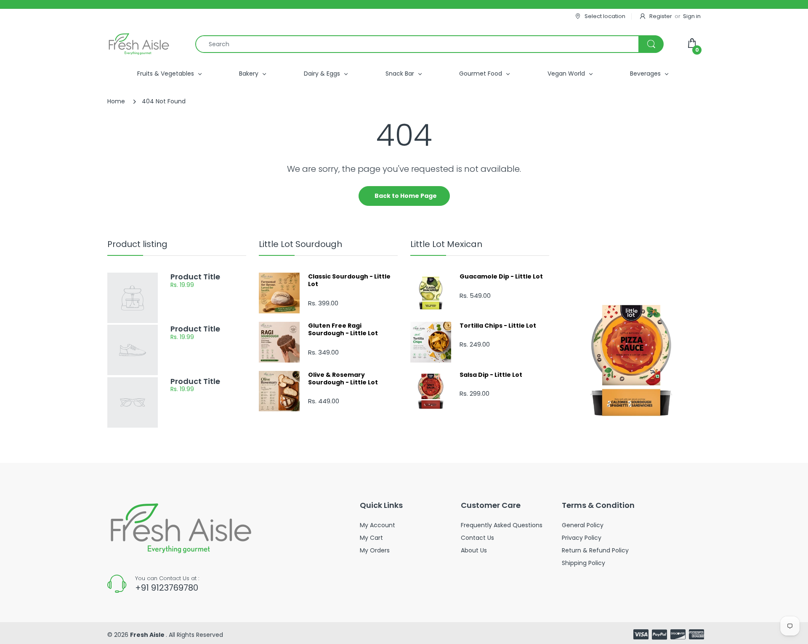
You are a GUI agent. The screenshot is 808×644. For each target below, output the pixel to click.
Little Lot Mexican (446, 244)
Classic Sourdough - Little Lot (349, 280)
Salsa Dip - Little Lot (491, 375)
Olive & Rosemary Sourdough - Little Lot (343, 378)
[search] (429, 44)
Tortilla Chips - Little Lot (498, 325)
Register (660, 16)
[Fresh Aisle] (138, 44)
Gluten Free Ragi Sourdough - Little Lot (343, 329)
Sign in (692, 16)
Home (116, 101)
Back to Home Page (406, 196)
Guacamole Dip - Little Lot (501, 276)
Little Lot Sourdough (300, 244)
